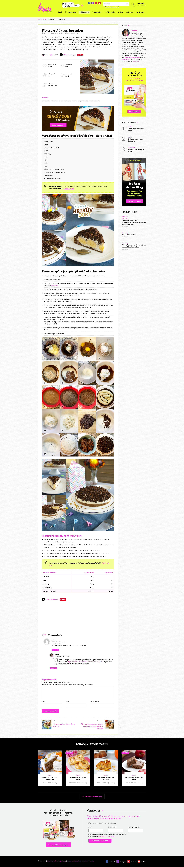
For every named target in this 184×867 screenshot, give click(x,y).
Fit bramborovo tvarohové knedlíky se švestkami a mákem (92, 726)
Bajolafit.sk (85, 861)
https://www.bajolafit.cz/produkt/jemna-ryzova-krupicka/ (85, 662)
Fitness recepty (72, 12)
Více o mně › (136, 61)
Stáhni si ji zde (69, 189)
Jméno (44, 701)
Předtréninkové (66, 101)
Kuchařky (85, 12)
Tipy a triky (111, 12)
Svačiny (130, 127)
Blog (121, 12)
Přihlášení (140, 3)
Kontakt (141, 12)
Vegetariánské (83, 101)
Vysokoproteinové (94, 101)
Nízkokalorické (55, 101)
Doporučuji (97, 12)
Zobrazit (48, 762)
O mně (130, 12)
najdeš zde (54, 286)
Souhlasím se (102, 836)
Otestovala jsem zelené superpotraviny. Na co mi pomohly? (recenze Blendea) (134, 222)
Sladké (74, 101)
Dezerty (45, 19)
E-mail (68, 701)
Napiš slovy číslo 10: (133, 827)
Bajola (134, 30)
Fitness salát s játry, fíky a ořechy (64, 725)
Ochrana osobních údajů (74, 861)
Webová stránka (94, 701)
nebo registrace (141, 5)
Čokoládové (46, 101)
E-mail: (90, 827)
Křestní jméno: (112, 827)
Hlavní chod (131, 147)
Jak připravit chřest (128, 235)
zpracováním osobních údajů (106, 836)
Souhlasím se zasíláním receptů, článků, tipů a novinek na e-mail (108, 834)
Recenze (124, 216)
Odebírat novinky (100, 840)
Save (81, 55)
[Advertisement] (78, 618)
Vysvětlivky (50, 861)
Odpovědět (55, 650)
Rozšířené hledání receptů (112, 6)
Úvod (60, 12)
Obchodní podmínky (60, 861)
